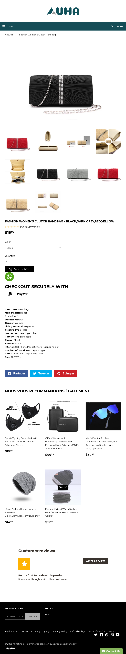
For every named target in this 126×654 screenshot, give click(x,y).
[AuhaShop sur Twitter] (95, 635)
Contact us (26, 631)
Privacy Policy (59, 631)
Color (8, 241)
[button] (23, 227)
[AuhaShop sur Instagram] (112, 635)
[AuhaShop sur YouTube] (117, 635)
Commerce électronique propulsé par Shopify (51, 644)
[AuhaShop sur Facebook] (101, 635)
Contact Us (112, 651)
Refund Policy (77, 631)
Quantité (10, 255)
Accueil (9, 34)
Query (46, 631)
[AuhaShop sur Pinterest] (106, 635)
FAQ (37, 631)
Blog (47, 614)
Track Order (11, 631)
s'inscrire (32, 616)
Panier (120, 26)
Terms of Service (96, 631)
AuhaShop (18, 644)
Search (112, 631)
